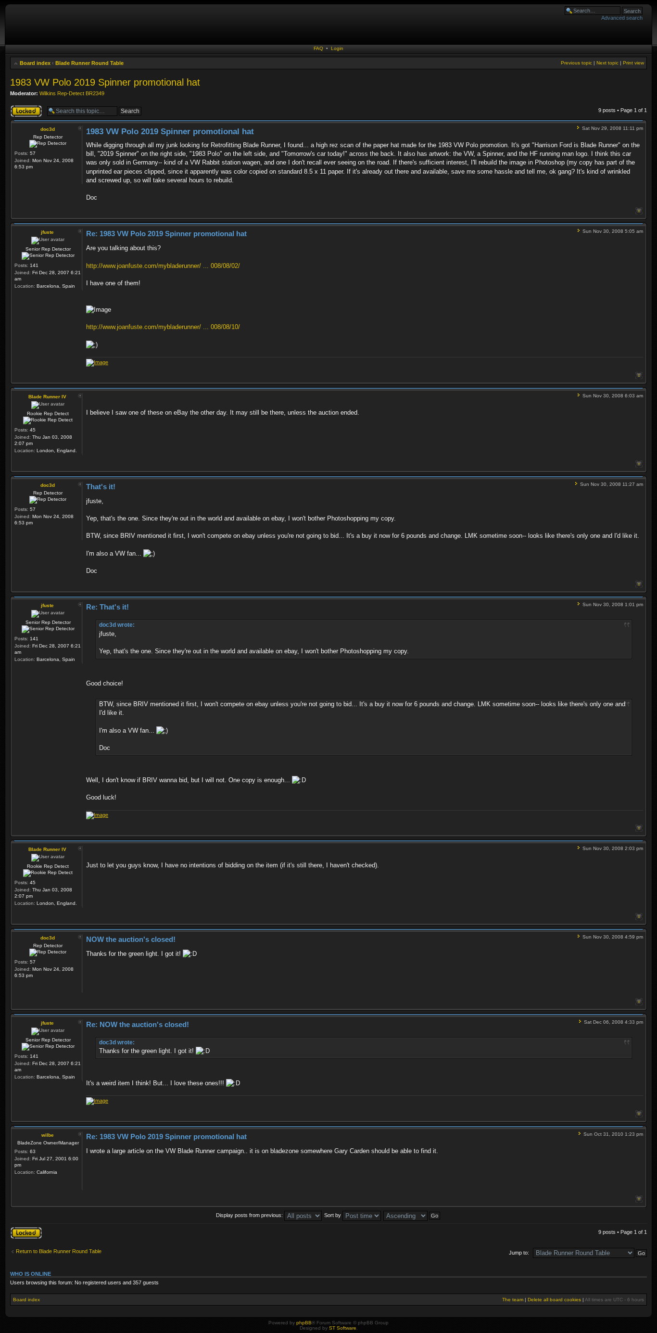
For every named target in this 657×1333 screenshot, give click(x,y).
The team (512, 1299)
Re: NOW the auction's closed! (137, 1024)
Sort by (333, 1215)
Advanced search (622, 18)
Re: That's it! (107, 607)
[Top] (639, 211)
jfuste (47, 232)
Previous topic (576, 62)
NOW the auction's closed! (131, 939)
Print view (633, 62)
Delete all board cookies (554, 1299)
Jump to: (519, 1253)
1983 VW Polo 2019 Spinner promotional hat (105, 82)
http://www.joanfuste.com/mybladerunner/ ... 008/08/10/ (163, 326)
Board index (35, 63)
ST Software (342, 1328)
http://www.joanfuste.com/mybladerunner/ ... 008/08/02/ (163, 265)
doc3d (47, 129)
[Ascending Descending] (412, 1215)
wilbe (47, 1135)
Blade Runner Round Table (89, 63)
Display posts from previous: (250, 1215)
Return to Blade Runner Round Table (58, 1251)
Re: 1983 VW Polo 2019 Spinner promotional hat (166, 233)
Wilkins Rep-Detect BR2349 (71, 93)
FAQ (318, 48)
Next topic (607, 62)
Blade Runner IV (47, 396)
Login (337, 48)
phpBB (304, 1322)
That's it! (100, 486)
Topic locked (24, 108)
